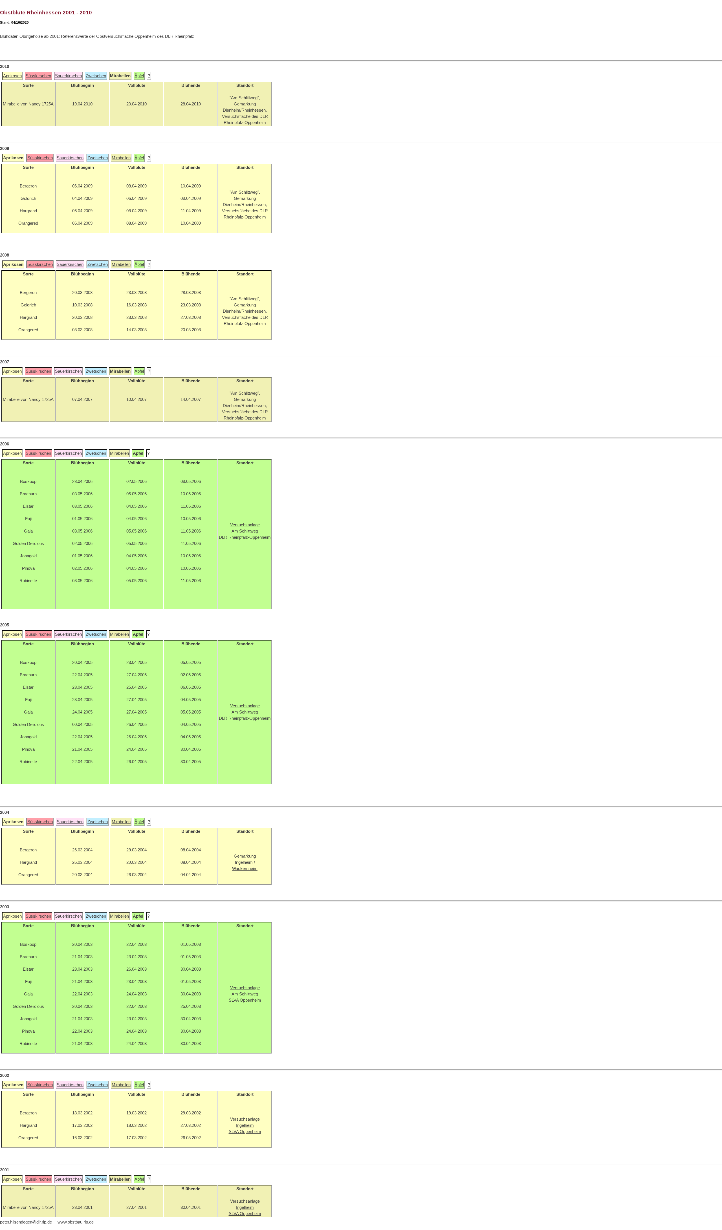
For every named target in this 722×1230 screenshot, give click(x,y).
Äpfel (139, 76)
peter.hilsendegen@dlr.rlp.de (26, 1222)
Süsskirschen (38, 76)
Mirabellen (121, 158)
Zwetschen (96, 76)
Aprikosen (12, 76)
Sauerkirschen (68, 76)
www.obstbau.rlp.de (76, 1222)
